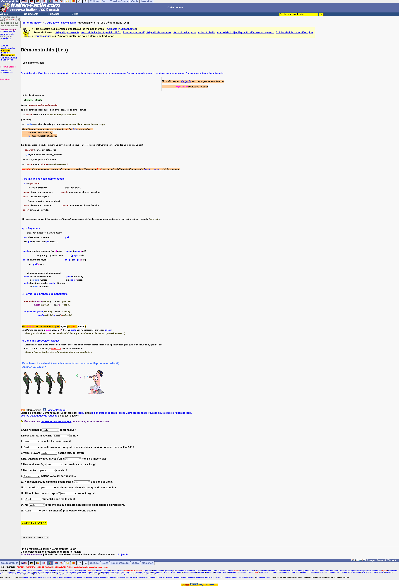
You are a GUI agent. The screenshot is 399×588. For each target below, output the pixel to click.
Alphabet (55, 570)
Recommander (8, 55)
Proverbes (345, 572)
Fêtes (342, 570)
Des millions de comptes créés (8, 31)
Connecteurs (190, 570)
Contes (199, 570)
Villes (136, 574)
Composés (148, 570)
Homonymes (10, 572)
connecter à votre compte (56, 421)
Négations (210, 572)
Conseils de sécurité (91, 577)
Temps (59, 574)
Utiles (75, 14)
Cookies (251, 577)
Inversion (45, 572)
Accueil (4, 14)
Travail (101, 574)
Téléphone (110, 574)
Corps (215, 570)
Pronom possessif (133, 32)
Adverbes (47, 570)
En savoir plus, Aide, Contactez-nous (49, 577)
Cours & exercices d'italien (61, 22)
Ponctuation (284, 572)
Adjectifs (112, 29)
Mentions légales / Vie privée (236, 577)
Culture (94, 563)
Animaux (63, 570)
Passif (250, 572)
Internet (37, 572)
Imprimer (5, 50)
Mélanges (147, 572)
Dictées (258, 570)
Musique (139, 572)
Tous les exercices (32, 554)
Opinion (218, 572)
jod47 (81, 413)
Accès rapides (8, 48)
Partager (61, 410)
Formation (329, 570)
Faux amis (314, 570)
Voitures (143, 574)
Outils (135, 563)
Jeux (105, 563)
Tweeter (51, 410)
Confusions (168, 570)
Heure (2, 572)
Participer (53, 14)
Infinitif (30, 572)
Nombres (186, 572)
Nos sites (147, 563)
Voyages (150, 574)
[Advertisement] (9, 96)
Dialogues (250, 570)
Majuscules (106, 572)
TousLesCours (120, 563)
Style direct (19, 574)
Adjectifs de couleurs (158, 32)
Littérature (82, 572)
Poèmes (304, 572)
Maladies (115, 572)
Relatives (3, 574)
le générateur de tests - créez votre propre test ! (119, 413)
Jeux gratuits (6, 70)
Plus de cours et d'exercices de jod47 (170, 413)
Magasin (91, 572)
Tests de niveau (69, 574)
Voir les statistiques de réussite (39, 415)
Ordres (225, 572)
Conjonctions (179, 570)
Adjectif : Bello (206, 32)
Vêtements (159, 574)
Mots (122, 572)
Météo (173, 572)
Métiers (166, 572)
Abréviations (21, 570)
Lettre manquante (70, 572)
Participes (233, 572)
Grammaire (361, 570)
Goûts (353, 570)
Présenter (372, 572)
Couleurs (222, 570)
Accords (31, 570)
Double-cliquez (43, 36)
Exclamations (297, 570)
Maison (98, 572)
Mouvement (130, 572)
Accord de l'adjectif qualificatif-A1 (101, 32)
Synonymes (51, 574)
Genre (347, 570)
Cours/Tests (31, 14)
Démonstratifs (274, 570)
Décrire (265, 570)
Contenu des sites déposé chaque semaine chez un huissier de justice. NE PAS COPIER (189, 577)
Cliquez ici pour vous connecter (9, 24)
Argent (70, 570)
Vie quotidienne (127, 574)
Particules (242, 572)
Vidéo (117, 574)
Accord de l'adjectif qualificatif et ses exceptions (245, 32)
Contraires (207, 570)
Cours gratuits (9, 563)
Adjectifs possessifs (67, 32)
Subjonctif (29, 574)
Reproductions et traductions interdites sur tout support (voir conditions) (127, 577)
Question (388, 572)
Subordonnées (39, 574)
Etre (288, 570)
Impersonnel (21, 572)
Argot (77, 570)
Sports (11, 574)
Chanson (106, 570)
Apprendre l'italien (31, 22)
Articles (83, 570)
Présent (364, 572)
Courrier (230, 570)
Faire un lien (7, 60)
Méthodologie (157, 572)
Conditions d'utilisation (73, 577)
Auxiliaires (97, 570)
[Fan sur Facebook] (358, 560)
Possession (295, 572)
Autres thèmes (127, 29)
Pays (262, 572)
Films (322, 570)
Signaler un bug (9, 57)
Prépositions (355, 572)
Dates (242, 570)
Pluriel (267, 572)
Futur (336, 570)
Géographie (392, 570)
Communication (117, 570)
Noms (193, 572)
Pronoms (323, 572)
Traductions (93, 574)
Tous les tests (82, 574)
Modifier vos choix (263, 577)
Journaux (58, 572)
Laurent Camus (28, 577)
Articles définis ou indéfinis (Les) (295, 32)
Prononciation (334, 572)
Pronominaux (314, 572)
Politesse (275, 572)
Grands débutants (374, 570)
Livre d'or (5, 53)
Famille (306, 570)
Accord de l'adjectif (184, 32)
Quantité (380, 572)
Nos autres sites (7, 72)
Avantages (6, 39)
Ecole (283, 570)
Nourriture (201, 572)
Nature (179, 572)
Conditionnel (158, 570)
